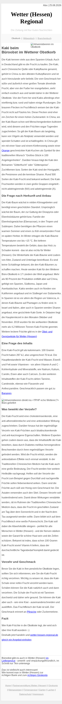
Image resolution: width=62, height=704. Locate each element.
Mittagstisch (29, 38)
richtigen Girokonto (37, 675)
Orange (6, 150)
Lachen (50, 690)
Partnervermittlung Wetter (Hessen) (30, 685)
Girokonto (53, 685)
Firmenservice (30, 690)
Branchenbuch (44, 38)
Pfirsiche (31, 612)
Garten (42, 690)
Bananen (6, 393)
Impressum (38, 694)
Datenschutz (25, 694)
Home (8, 685)
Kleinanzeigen (15, 690)
